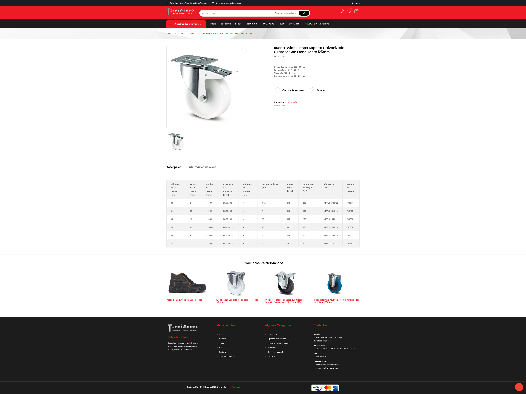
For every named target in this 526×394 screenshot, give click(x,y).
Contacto (355, 3)
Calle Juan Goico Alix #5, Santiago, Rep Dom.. (189, 3)
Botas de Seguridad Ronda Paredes (184, 300)
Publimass (236, 387)
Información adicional (203, 167)
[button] (356, 11)
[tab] (173, 167)
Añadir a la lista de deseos (293, 90)
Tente (284, 56)
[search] (304, 13)
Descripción (173, 167)
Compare (321, 90)
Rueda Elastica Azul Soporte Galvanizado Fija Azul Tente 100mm (336, 301)
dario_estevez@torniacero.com (229, 3)
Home (168, 33)
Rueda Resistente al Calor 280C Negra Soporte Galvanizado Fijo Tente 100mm (284, 301)
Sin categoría (180, 33)
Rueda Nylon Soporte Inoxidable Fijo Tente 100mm (237, 301)
